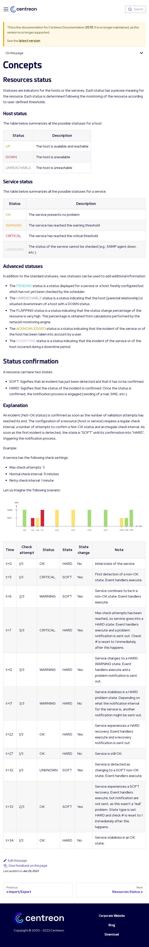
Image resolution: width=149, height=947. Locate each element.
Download (112, 934)
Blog (111, 925)
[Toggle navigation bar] (6, 9)
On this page (14, 53)
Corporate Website (112, 916)
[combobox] (135, 9)
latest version (29, 41)
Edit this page (17, 860)
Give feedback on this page (28, 866)
